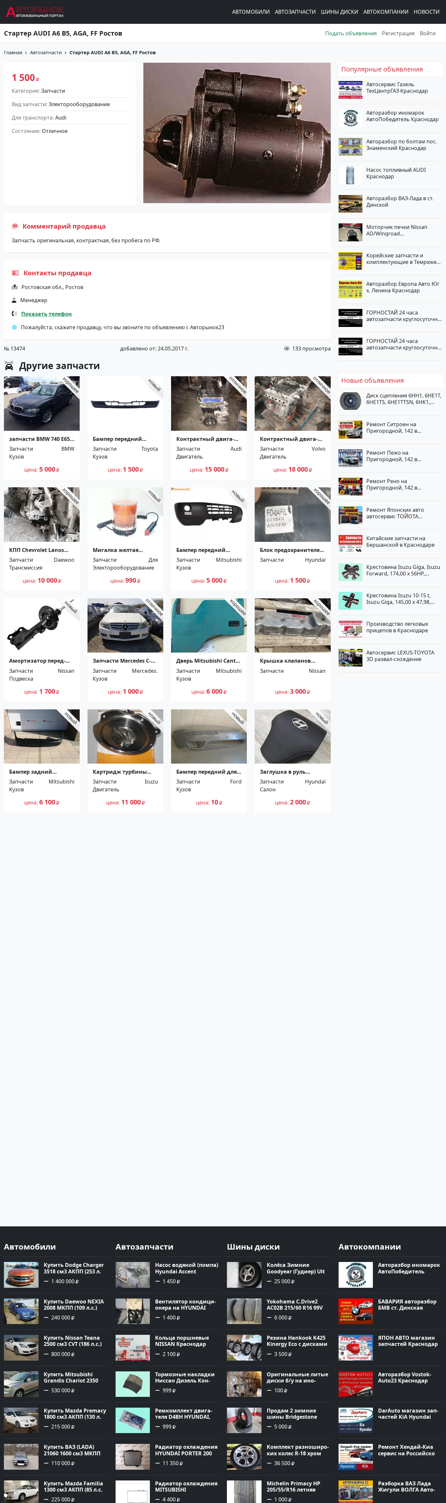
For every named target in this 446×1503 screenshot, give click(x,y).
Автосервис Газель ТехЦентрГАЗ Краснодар (397, 87)
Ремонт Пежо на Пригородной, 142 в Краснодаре (391, 455)
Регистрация (398, 33)
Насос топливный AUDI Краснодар (396, 173)
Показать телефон (46, 313)
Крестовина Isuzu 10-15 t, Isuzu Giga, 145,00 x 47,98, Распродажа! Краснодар (398, 598)
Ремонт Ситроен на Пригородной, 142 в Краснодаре (391, 427)
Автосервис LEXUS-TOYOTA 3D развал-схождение (400, 655)
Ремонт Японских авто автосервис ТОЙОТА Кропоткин (395, 512)
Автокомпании (385, 12)
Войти (428, 33)
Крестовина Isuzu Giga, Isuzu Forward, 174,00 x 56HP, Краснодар (403, 569)
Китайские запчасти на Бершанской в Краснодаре (400, 541)
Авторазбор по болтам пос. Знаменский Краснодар (401, 144)
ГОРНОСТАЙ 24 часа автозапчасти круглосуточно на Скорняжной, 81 (403, 315)
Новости (426, 12)
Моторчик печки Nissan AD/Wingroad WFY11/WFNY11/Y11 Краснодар (396, 229)
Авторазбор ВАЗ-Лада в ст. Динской (400, 201)
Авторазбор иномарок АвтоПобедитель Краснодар (402, 115)
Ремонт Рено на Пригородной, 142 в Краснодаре (391, 484)
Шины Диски (339, 12)
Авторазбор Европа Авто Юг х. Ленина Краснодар (402, 287)
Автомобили (251, 12)
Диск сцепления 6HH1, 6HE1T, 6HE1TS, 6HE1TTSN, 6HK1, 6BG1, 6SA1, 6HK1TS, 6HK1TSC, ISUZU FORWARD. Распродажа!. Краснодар (404, 398)
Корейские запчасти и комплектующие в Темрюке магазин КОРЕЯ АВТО (401, 258)
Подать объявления (351, 33)
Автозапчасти (295, 12)
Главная (13, 52)
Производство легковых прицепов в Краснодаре (397, 627)
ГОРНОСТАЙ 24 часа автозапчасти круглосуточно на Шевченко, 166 (403, 344)
